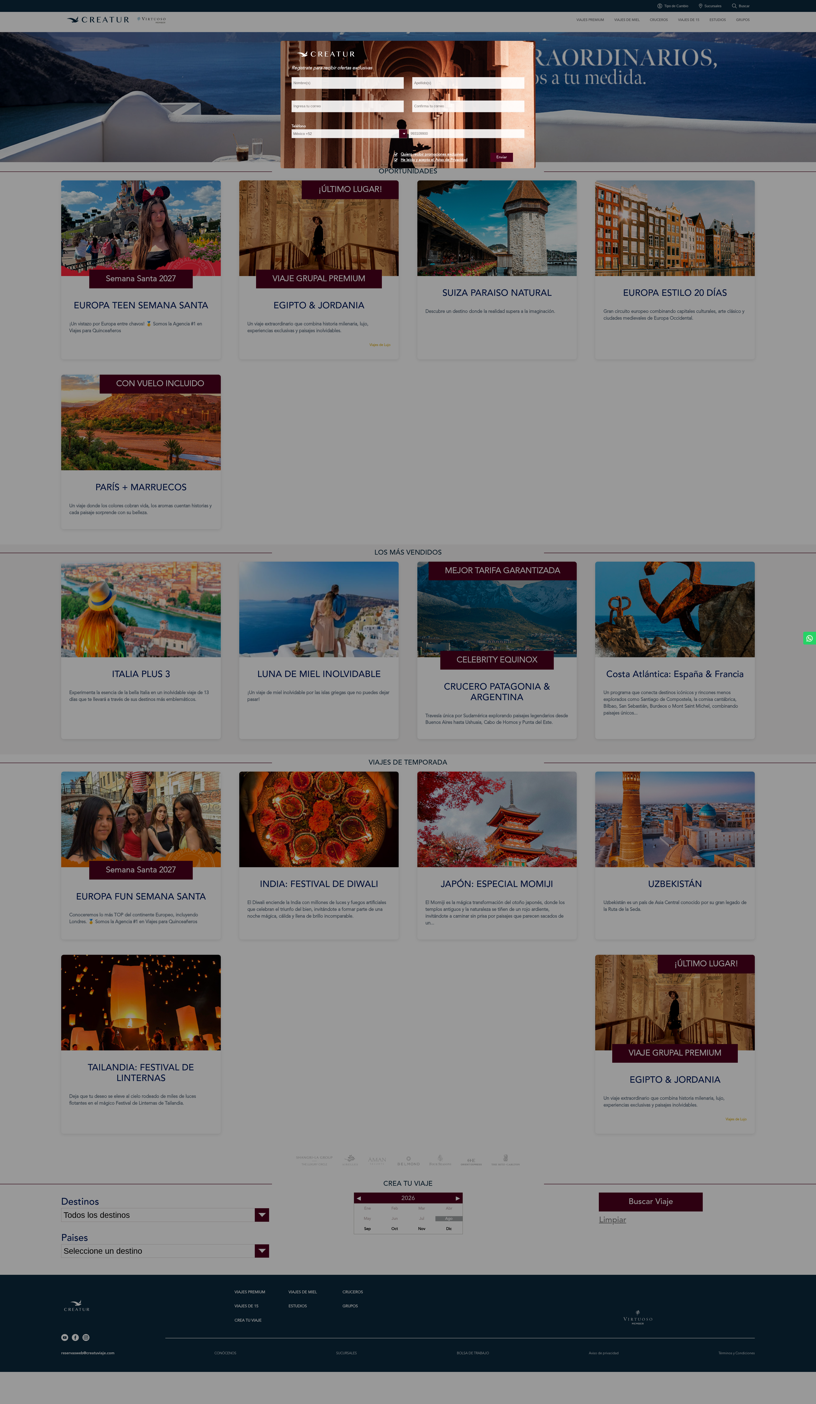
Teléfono (299, 126)
